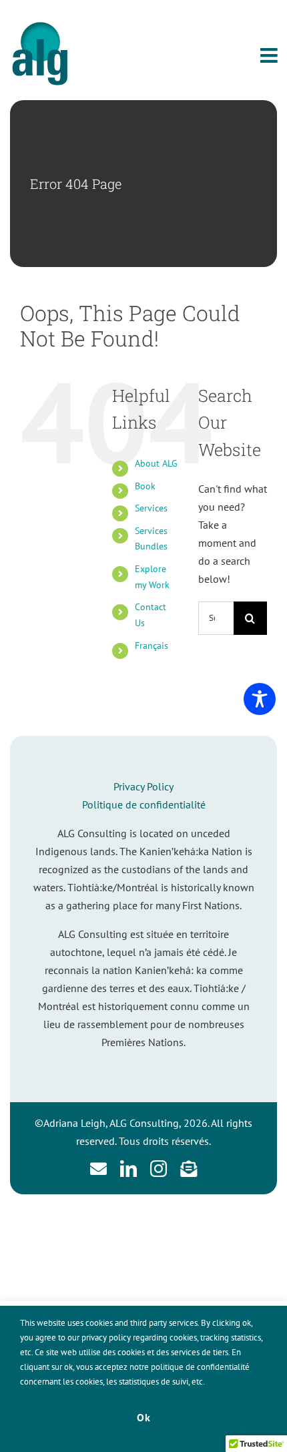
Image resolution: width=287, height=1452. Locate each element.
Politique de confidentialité (144, 804)
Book (145, 486)
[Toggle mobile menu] (270, 55)
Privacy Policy (143, 786)
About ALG (156, 463)
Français (151, 646)
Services (151, 508)
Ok (144, 1417)
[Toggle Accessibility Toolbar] (259, 699)
